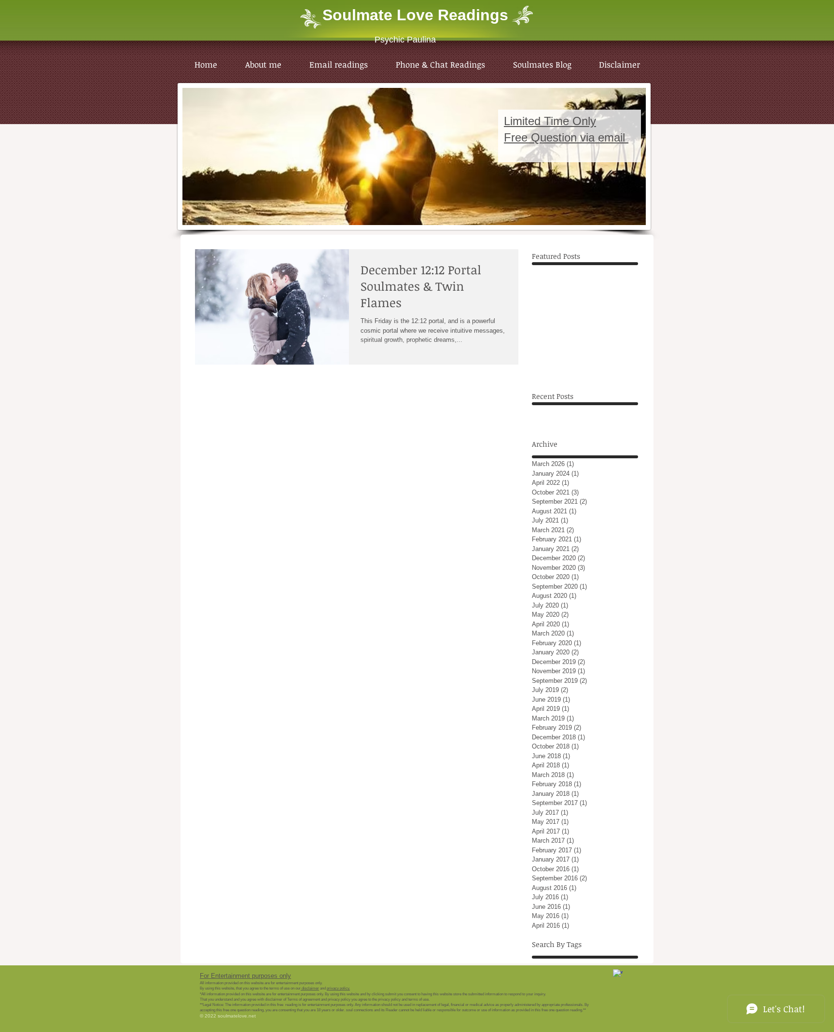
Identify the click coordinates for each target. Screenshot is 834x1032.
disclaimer (310, 988)
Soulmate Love (377, 15)
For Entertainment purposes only (245, 975)
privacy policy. (338, 988)
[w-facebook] (618, 974)
